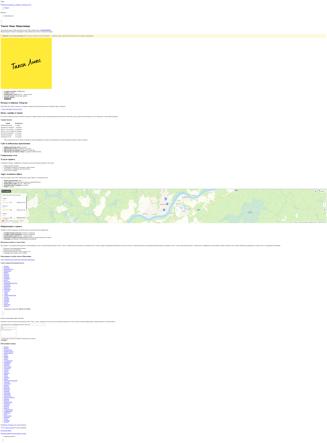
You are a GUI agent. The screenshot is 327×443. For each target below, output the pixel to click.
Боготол (6, 422)
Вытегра (6, 275)
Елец (5, 414)
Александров (8, 350)
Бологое (6, 385)
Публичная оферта (6, 430)
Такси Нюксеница (29, 259)
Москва (6, 347)
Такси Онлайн (9, 427)
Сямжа (6, 294)
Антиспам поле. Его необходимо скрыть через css (15, 324)
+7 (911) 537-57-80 (16, 109)
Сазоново (7, 291)
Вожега (6, 272)
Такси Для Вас (5, 259)
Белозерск (7, 268)
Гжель (6, 376)
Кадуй (6, 280)
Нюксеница (7, 289)
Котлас (6, 379)
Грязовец (6, 277)
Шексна (6, 306)
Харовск (6, 300)
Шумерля (7, 390)
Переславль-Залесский (10, 380)
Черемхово (7, 403)
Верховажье (7, 271)
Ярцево (6, 357)
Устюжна (6, 298)
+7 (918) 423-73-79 (25, 5)
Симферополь (8, 411)
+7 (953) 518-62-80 (45, 30)
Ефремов (6, 373)
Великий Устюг (8, 269)
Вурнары (6, 391)
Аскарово (7, 420)
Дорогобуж (7, 383)
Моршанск (7, 412)
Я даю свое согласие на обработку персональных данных (19, 338)
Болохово (7, 417)
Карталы (6, 400)
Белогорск (7, 388)
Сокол (6, 292)
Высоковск (7, 394)
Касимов (6, 386)
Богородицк (7, 396)
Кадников (7, 278)
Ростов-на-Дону (8, 351)
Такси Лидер (13, 259)
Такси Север (20, 259)
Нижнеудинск (8, 402)
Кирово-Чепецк (8, 353)
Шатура (6, 348)
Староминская (8, 360)
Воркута (6, 408)
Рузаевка (6, 405)
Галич (6, 354)
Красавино (7, 284)
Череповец (7, 304)
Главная (6, 7)
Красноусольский (9, 397)
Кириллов (7, 281)
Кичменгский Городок (10, 283)
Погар (6, 359)
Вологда (6, 274)
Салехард (7, 382)
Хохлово (6, 301)
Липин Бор (7, 286)
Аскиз (6, 419)
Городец (6, 370)
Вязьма (6, 356)
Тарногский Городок (10, 295)
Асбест (6, 371)
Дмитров (6, 365)
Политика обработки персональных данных (13, 433)
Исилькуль (7, 368)
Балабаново (7, 362)
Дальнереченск (8, 409)
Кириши (6, 399)
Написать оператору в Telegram (11, 5)
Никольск (7, 287)
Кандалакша (7, 367)
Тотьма (6, 297)
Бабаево (6, 266)
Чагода (6, 303)
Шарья (6, 374)
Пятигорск (7, 393)
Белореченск (7, 416)
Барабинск (7, 363)
